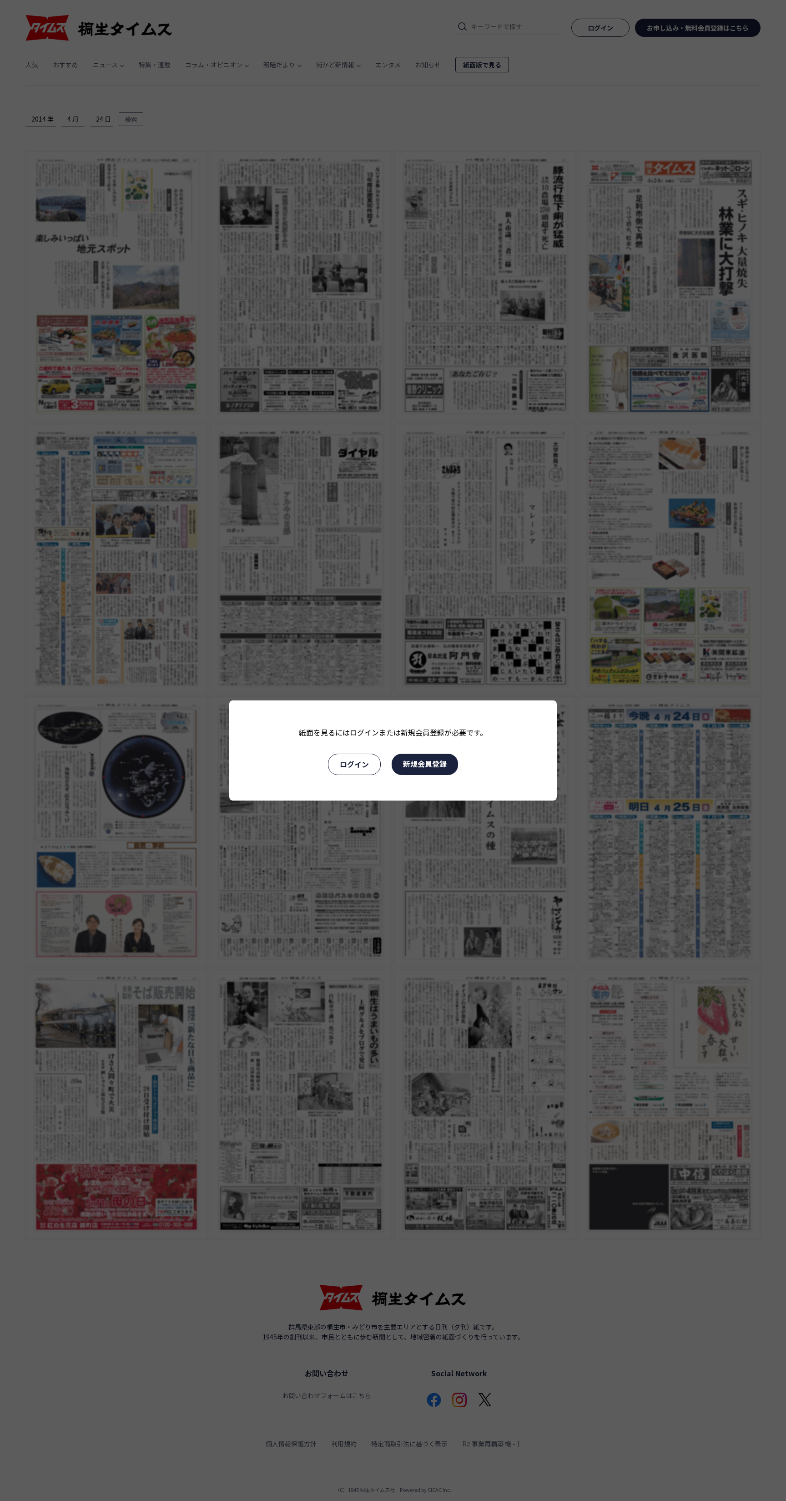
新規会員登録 (425, 763)
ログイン (354, 764)
